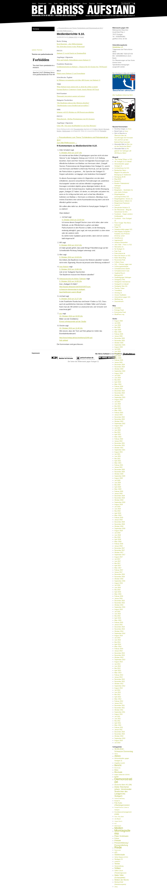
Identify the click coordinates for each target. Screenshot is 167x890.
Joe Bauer (117, 819)
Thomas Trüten (119, 288)
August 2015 (118, 609)
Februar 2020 (118, 491)
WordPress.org (119, 314)
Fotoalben (76, 3)
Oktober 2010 (118, 736)
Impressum (36, 353)
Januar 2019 (118, 520)
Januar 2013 (118, 677)
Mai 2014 (117, 642)
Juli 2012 (117, 690)
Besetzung (117, 767)
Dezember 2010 (119, 732)
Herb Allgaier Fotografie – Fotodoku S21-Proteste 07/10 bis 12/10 (122, 234)
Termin (117, 864)
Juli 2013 (117, 664)
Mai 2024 (117, 380)
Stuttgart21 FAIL (119, 279)
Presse (68, 3)
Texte (55, 3)
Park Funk (117, 251)
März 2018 (117, 541)
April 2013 (117, 670)
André (82, 37)
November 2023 (119, 393)
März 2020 (117, 489)
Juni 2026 (117, 325)
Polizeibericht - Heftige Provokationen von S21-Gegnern (76, 119)
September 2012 (119, 686)
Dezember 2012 (119, 679)
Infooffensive (118, 238)
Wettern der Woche (121, 880)
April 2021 (117, 461)
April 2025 (117, 356)
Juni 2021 (117, 456)
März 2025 (117, 358)
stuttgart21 (117, 861)
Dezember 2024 (119, 364)
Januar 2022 (118, 441)
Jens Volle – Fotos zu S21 (123, 244)
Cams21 (117, 205)
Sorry (129, 129)
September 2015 (119, 607)
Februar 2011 (118, 727)
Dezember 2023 (119, 391)
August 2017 (118, 557)
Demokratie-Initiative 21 (122, 207)
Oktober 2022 (118, 421)
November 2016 (119, 576)
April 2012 (117, 697)
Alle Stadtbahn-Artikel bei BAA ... (123, 95)
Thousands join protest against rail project (71, 96)
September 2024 (119, 371)
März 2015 (117, 620)
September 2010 (119, 738)
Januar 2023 (118, 415)
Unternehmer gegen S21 (122, 297)
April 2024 (117, 382)
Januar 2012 (118, 703)
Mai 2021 (117, 458)
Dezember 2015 (119, 600)
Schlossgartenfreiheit (121, 266)
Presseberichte (78, 129)
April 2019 (117, 513)
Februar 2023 (118, 412)
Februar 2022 (118, 439)
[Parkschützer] (85, 359)
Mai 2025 (117, 354)
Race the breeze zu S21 (122, 255)
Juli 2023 (117, 402)
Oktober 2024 (118, 369)
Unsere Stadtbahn (120, 295)
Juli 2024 (117, 375)
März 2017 (117, 568)
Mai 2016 (117, 590)
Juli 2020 (117, 480)
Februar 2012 (118, 701)
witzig (115, 886)
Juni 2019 (117, 509)
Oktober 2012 (118, 683)
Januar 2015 (118, 625)
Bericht (100, 129)
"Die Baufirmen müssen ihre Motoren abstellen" (73, 103)
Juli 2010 (117, 743)
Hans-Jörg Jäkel (119, 816)
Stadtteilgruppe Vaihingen (122, 277)
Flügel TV (117, 227)
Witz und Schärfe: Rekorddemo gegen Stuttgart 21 (74, 60)
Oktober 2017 (118, 552)
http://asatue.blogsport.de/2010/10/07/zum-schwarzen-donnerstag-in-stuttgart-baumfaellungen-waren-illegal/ (75, 289)
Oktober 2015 (118, 605)
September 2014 (119, 633)
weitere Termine (37, 50)
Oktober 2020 (118, 474)
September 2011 (119, 712)
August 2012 (118, 688)
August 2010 (118, 740)
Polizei (116, 838)
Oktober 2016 (118, 579)
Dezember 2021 (119, 443)
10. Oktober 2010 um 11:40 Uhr (71, 328)
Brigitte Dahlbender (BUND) (122, 774)
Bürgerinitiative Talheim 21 (123, 201)
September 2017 (119, 555)
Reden (62, 3)
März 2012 (117, 699)
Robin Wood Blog (120, 258)
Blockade (106, 129)
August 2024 (118, 373)
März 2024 (117, 384)
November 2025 (119, 340)
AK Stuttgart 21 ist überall (122, 161)
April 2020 (117, 487)
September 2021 (119, 450)
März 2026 (117, 332)
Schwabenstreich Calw (121, 271)
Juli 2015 (117, 611)
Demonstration (123, 780)
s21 (115, 852)
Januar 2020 (118, 493)
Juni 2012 (117, 692)
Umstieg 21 (118, 293)
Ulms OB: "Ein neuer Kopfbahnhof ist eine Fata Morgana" (76, 125)
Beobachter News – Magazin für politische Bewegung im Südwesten (122, 172)
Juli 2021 (117, 454)
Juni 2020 (117, 482)
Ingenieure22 (118, 240)
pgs (60, 313)
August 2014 (118, 635)
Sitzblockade (66, 131)
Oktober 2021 (118, 448)
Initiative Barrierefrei (121, 242)
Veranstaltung (118, 866)
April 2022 (117, 434)
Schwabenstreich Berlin (122, 269)
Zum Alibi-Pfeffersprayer (65, 31)
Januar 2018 (118, 546)
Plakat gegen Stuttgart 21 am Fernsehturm (71, 73)
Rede (118, 847)
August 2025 (118, 347)
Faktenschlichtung (119, 798)
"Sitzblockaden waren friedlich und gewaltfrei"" (73, 105)
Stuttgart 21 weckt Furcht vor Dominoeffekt (71, 53)
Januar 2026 (118, 336)
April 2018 (117, 539)
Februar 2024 (118, 386)
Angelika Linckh (119, 763)
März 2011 (117, 725)
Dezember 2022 (119, 417)
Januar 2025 (118, 362)
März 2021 (117, 463)
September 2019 (119, 502)
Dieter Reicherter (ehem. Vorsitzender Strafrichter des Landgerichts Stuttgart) (123, 791)
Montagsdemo (122, 832)
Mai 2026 (117, 327)
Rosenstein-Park (119, 260)
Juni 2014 (117, 640)
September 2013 (119, 659)
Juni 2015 (117, 614)
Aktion (96, 129)
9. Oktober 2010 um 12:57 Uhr (70, 153)
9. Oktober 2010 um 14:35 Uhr (70, 281)
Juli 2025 (117, 349)
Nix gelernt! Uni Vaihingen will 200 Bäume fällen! (122, 151)
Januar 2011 (118, 729)
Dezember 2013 (119, 653)
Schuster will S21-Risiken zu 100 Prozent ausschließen (75, 112)
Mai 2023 (117, 406)
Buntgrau (117, 188)
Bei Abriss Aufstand (40, 18)
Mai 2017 (117, 563)
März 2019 (117, 515)
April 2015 (117, 618)
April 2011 (117, 723)
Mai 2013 (117, 668)
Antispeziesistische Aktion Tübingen (72, 279)
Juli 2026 (117, 323)
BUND (116, 777)
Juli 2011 (117, 716)
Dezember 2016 (119, 574)
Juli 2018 (117, 533)
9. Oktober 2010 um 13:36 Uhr (70, 269)
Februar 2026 (118, 334)
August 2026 (118, 321)
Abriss (116, 753)
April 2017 (117, 565)
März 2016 (117, 594)
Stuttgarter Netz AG (120, 286)
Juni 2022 (117, 430)
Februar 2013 (118, 675)
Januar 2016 (118, 598)
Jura (49, 3)
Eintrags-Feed (119, 310)
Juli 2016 (117, 585)
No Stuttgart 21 (119, 249)
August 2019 (118, 504)
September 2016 (119, 581)
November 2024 (119, 367)
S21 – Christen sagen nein (123, 264)
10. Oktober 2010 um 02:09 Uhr (71, 316)
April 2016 (117, 592)
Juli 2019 (117, 506)
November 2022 (119, 419)
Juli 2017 (117, 559)
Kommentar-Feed (120, 312)
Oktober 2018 (118, 526)
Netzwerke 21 (118, 247)
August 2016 (118, 583)
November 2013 (119, 655)
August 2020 (118, 478)
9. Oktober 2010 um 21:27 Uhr (70, 299)
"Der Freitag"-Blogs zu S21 (123, 159)
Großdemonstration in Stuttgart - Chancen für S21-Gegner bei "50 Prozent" (82, 66)
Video (117, 868)
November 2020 (119, 472)
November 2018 (119, 524)
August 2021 (118, 452)
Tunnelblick (118, 290)
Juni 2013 (117, 666)
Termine (92, 3)
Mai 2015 (117, 616)
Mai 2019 (117, 511)
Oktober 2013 (118, 657)
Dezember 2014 (119, 627)
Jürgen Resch (118, 821)
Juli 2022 (117, 428)
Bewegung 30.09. (120, 177)
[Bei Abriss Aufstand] (83, 11)
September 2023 (119, 397)
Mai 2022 (117, 432)
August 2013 (118, 662)
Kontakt (99, 3)
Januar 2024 (118, 388)
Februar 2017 (118, 570)
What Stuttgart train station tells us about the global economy (77, 86)
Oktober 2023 (118, 395)
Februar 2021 (118, 465)
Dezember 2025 (119, 338)
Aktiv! (34, 3)
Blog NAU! (117, 179)
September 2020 (119, 476)
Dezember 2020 (119, 469)
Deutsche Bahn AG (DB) (123, 785)
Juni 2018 (117, 535)
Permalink (103, 131)
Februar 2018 (118, 544)
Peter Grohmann (121, 836)
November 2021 (119, 445)
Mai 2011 (117, 721)
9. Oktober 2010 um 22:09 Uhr (73, 220)
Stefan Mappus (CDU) (121, 857)
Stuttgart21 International (122, 282)
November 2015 (119, 603)
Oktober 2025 (118, 343)
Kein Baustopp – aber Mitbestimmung (69, 44)
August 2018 (118, 530)
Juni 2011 (117, 719)
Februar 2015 (118, 622)
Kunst (85, 3)
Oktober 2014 (118, 631)
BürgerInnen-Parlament (122, 203)
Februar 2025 (118, 360)
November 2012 (119, 681)
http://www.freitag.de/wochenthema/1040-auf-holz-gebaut (76, 339)
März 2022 (117, 437)
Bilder (116, 770)
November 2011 (119, 708)
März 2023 (117, 410)
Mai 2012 (117, 694)
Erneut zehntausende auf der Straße (72, 321)
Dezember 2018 (119, 522)
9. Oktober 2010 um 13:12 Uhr (70, 245)
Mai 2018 (117, 537)
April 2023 (117, 408)
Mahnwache (117, 825)
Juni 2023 (117, 404)
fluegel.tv (117, 801)
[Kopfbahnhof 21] (62, 359)
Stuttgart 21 (118, 859)
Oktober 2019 (118, 500)
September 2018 (119, 528)
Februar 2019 (118, 517)
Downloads (42, 3)
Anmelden (117, 308)
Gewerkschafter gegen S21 (123, 229)
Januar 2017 (118, 572)
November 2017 (119, 550)
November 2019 (119, 498)
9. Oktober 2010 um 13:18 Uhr (70, 257)
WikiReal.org (118, 299)
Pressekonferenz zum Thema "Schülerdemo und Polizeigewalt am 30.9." (80, 28)
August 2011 (118, 714)
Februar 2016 (118, 596)
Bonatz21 (117, 181)
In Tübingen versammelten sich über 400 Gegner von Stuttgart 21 (78, 80)
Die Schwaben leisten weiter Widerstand (71, 46)
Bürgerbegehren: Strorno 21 (123, 199)
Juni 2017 (117, 561)
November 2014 (119, 629)
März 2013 (117, 673)
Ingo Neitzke (64, 267)
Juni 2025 (117, 351)
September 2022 (119, 423)
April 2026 (117, 330)
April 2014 (117, 644)
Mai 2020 (117, 485)
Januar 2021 (118, 467)
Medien (59, 131)
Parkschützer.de (119, 253)
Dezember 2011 (119, 705)
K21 (115, 823)
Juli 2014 (117, 638)
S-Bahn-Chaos (119, 262)
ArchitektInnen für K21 (121, 168)
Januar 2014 (118, 651)
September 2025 (119, 345)
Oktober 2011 (118, 710)
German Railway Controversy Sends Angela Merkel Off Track (78, 89)
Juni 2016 (117, 587)
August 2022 (118, 426)
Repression (117, 850)
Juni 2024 (117, 378)
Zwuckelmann (118, 301)
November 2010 (119, 734)
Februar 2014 (118, 649)
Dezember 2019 (119, 496)
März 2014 (117, 646)
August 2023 (118, 399)
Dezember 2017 (119, 548)
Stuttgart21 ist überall (121, 284)
